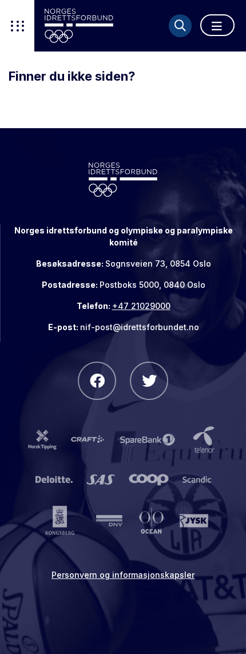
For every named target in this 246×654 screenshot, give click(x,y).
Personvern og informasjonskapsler (123, 575)
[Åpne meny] (217, 25)
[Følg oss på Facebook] (97, 381)
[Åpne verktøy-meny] (17, 25)
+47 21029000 (141, 306)
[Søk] (180, 25)
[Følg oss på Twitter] (149, 381)
